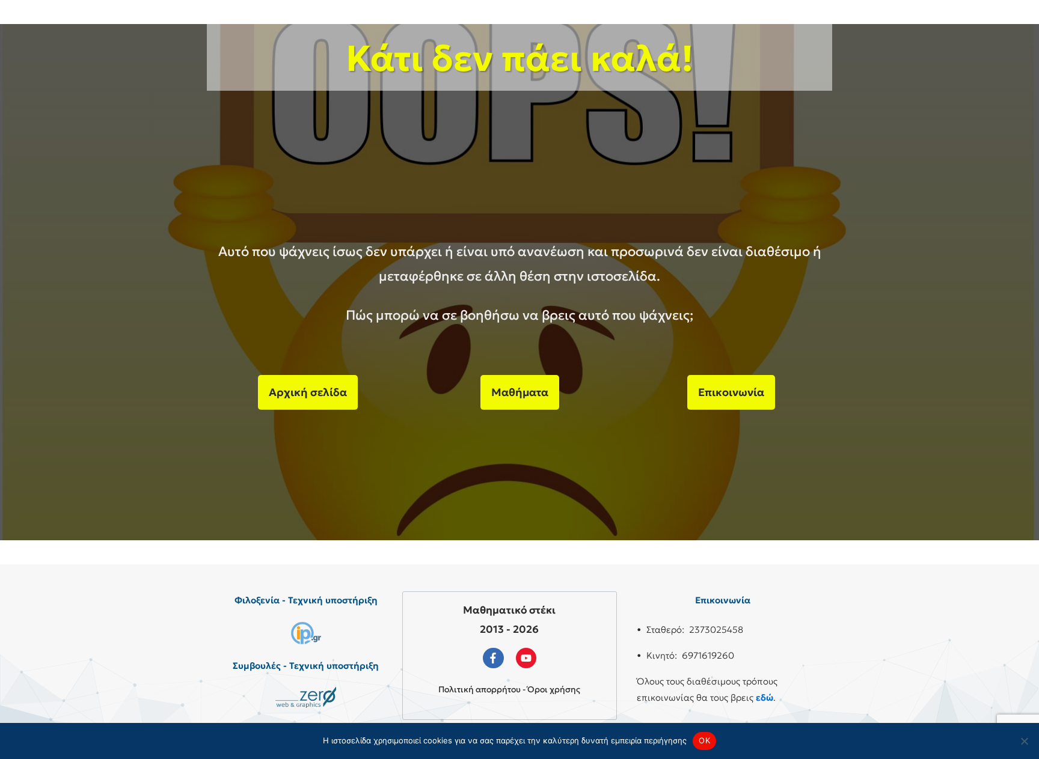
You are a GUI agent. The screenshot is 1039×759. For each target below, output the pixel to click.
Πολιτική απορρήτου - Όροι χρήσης (509, 689)
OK (704, 740)
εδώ (764, 697)
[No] (1024, 741)
